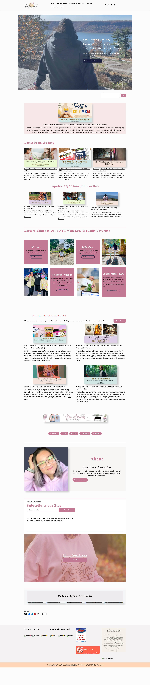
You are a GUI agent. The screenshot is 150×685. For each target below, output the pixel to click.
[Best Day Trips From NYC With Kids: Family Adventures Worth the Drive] (107, 198)
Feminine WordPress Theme (56, 665)
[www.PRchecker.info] (107, 658)
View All (75, 560)
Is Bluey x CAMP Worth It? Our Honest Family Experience (44, 386)
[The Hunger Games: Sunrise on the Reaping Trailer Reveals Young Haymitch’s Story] (100, 374)
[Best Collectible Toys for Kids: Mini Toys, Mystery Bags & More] (40, 157)
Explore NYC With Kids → (92, 60)
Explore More (119, 320)
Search (102, 93)
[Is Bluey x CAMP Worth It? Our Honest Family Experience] (49, 374)
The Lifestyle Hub (62, 3)
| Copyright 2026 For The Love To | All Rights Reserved (84, 665)
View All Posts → (62, 289)
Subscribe (67, 510)
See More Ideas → (36, 257)
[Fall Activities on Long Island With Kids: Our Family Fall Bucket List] (40, 198)
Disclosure (54, 7)
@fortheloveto (81, 596)
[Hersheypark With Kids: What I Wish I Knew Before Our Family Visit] (74, 198)
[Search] (123, 95)
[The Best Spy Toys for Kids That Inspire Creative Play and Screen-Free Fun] (109, 157)
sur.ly (80, 652)
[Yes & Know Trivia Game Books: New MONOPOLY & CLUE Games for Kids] (75, 157)
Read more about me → (80, 480)
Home (52, 3)
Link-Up (62, 7)
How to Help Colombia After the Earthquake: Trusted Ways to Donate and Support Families (75, 125)
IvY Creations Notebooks (76, 3)
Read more (114, 132)
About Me (89, 3)
